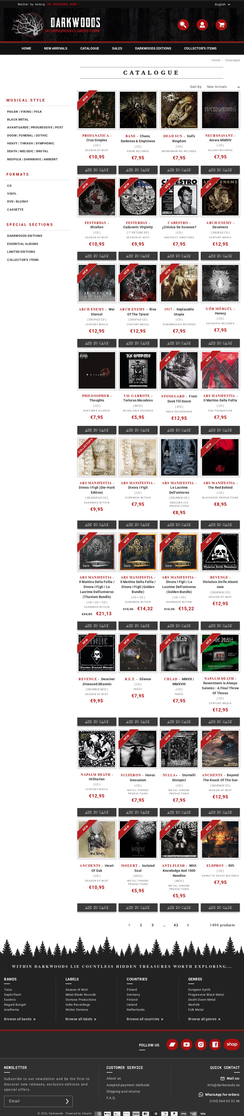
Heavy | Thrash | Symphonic (30, 143)
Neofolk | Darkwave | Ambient (32, 159)
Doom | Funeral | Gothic (27, 135)
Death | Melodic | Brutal (27, 151)
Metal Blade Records (81, 994)
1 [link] (129, 925)
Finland (132, 999)
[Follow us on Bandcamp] (172, 1044)
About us (114, 1078)
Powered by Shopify (79, 1113)
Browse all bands (18, 1019)
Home (216, 60)
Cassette (15, 209)
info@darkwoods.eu (224, 1085)
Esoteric (10, 999)
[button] (183, 25)
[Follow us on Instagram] (201, 1044)
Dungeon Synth (199, 989)
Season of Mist (77, 989)
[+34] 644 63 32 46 (225, 1101)
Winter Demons (77, 1009)
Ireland (132, 1004)
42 (176, 925)
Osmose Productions (81, 999)
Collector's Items (23, 260)
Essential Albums (22, 244)
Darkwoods (56, 1113)
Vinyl (12, 193)
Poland (132, 989)
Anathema (11, 1009)
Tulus (8, 989)
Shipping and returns (123, 1091)
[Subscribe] (67, 1101)
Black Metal (18, 119)
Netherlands (136, 1009)
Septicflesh (12, 994)
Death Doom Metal (202, 999)
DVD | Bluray (17, 201)
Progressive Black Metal (206, 994)
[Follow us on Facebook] (215, 1044)
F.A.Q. (111, 1098)
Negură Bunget (15, 1004)
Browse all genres (202, 1019)
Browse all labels (79, 1019)
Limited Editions (21, 252)
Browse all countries (143, 1019)
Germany (133, 994)
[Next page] (188, 925)
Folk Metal (196, 1009)
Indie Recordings (78, 1004)
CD (9, 186)
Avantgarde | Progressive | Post (35, 127)
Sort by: (196, 87)
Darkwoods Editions (24, 236)
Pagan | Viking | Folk (24, 111)
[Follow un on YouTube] (186, 1044)
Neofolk (194, 1004)
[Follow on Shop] (232, 1044)
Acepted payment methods (128, 1085)
